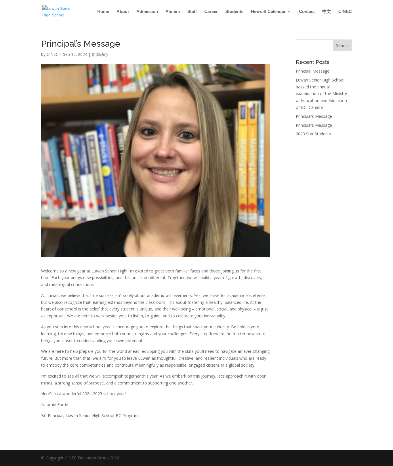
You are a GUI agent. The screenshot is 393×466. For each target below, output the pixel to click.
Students (234, 12)
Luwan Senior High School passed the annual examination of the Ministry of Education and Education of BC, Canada (321, 93)
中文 (326, 12)
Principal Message (312, 71)
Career (211, 12)
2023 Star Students (313, 134)
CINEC (345, 12)
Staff (192, 12)
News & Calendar (268, 12)
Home (103, 12)
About (123, 12)
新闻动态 (100, 54)
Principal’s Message (314, 116)
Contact (307, 12)
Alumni (172, 12)
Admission (147, 12)
